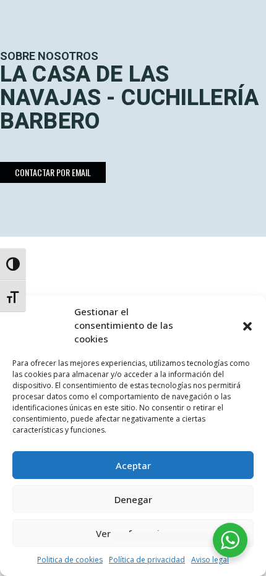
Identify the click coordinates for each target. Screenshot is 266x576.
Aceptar (133, 465)
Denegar (133, 499)
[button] (247, 325)
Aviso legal (210, 559)
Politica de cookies (70, 559)
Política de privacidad (147, 559)
